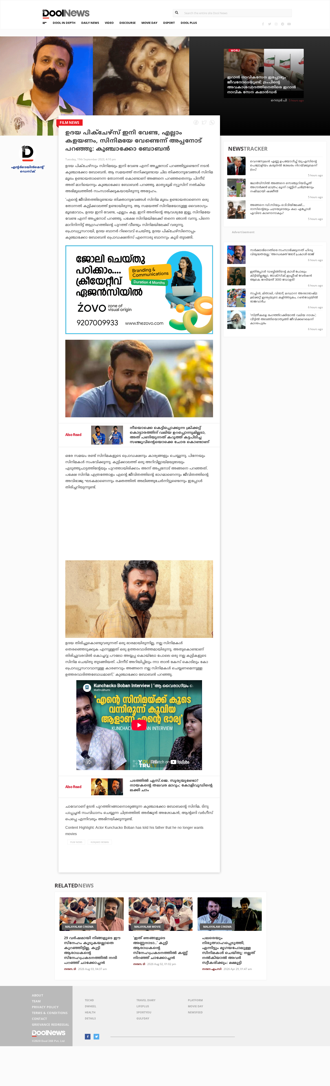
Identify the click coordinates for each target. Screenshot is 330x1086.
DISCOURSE (127, 23)
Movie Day (195, 1006)
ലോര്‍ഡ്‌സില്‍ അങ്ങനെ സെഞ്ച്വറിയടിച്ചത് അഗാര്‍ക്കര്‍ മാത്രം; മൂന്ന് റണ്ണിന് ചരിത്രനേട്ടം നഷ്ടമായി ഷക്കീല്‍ (282, 187)
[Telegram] (282, 24)
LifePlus (142, 1006)
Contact (39, 1019)
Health (90, 1012)
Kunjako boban (100, 842)
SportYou (143, 1012)
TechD (89, 1000)
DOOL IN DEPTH (64, 23)
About (37, 995)
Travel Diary (145, 1000)
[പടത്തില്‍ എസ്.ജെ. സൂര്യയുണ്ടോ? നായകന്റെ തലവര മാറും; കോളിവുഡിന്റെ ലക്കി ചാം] (107, 786)
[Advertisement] (139, 289)
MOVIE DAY (149, 23)
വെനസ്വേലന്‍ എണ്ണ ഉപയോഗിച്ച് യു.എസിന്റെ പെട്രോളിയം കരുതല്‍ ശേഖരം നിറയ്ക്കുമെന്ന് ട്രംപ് (283, 166)
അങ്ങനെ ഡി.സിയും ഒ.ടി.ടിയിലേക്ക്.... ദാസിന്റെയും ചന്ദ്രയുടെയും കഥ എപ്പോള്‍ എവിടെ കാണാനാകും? (280, 209)
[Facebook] (263, 24)
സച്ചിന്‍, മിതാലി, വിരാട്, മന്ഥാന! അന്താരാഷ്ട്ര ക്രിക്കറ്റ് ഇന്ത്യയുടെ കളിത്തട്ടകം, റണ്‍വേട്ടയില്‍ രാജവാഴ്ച (284, 298)
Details (90, 1018)
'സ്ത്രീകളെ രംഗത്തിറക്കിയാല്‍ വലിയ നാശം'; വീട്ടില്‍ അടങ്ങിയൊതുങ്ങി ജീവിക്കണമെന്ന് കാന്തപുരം (283, 319)
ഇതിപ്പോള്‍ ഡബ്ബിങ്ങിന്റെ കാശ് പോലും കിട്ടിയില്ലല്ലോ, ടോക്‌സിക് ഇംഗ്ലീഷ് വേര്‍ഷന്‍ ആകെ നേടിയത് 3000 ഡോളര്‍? (281, 276)
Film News (76, 842)
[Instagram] (276, 24)
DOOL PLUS (189, 23)
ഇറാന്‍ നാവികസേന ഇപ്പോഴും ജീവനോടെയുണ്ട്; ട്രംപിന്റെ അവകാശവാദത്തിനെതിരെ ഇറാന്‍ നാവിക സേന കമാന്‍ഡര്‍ (261, 85)
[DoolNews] (64, 13)
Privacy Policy (45, 1007)
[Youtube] (289, 24)
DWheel (90, 1006)
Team (36, 1001)
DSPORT (169, 23)
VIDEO (109, 23)
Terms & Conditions (50, 1013)
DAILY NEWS (90, 23)
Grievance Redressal (50, 1024)
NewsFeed (195, 1012)
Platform (195, 1000)
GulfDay (142, 1018)
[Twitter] (269, 24)
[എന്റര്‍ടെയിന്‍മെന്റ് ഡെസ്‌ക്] (28, 153)
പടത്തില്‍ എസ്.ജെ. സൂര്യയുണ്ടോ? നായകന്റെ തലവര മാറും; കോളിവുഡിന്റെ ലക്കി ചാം (171, 786)
